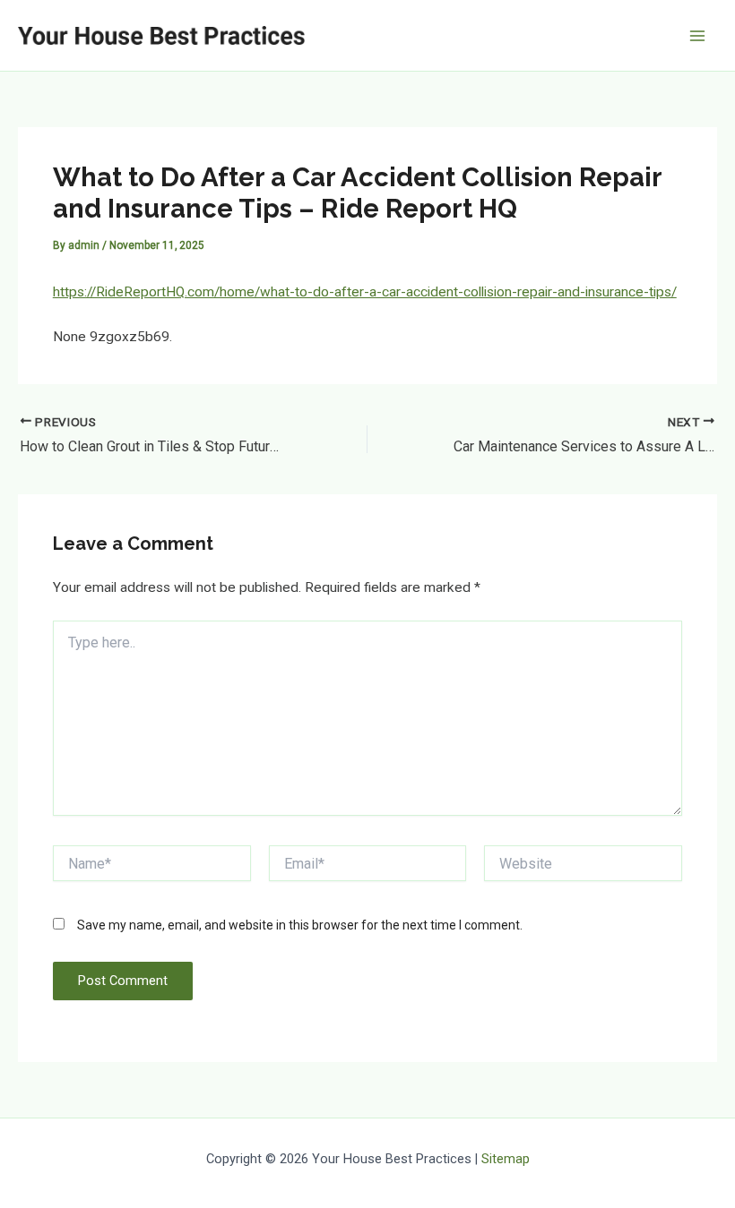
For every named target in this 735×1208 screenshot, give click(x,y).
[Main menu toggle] (698, 35)
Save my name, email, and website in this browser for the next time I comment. (300, 925)
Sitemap (505, 1159)
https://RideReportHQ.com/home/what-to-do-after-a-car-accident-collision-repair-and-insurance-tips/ (365, 292)
